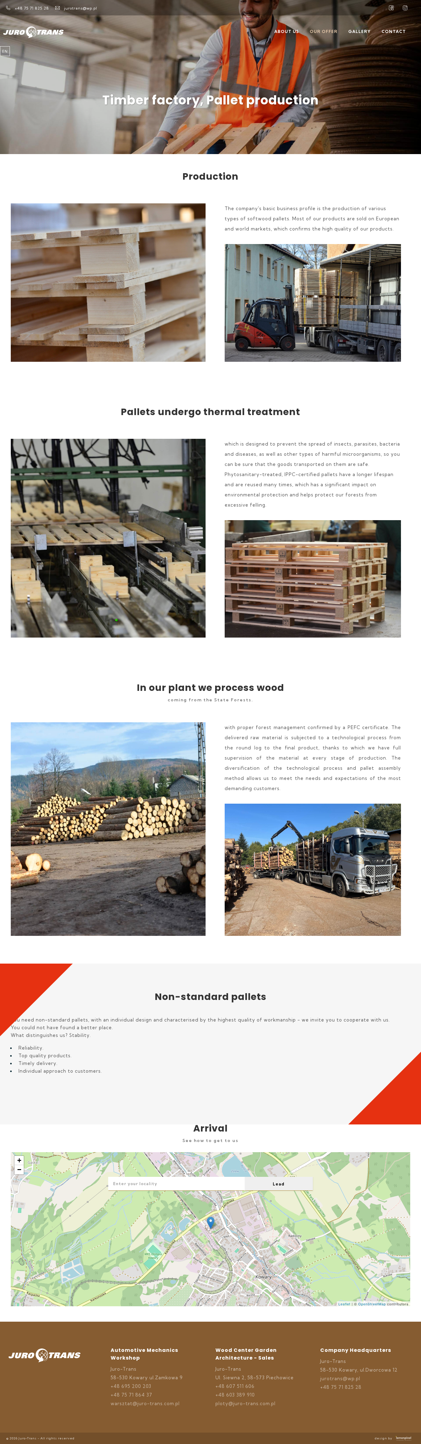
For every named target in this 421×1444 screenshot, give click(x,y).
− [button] (19, 1169)
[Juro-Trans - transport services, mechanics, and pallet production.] (44, 1370)
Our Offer (323, 31)
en (5, 51)
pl (5, 61)
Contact (394, 31)
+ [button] (19, 1160)
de (5, 71)
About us (286, 31)
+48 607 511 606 (235, 1386)
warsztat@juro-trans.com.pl (145, 1403)
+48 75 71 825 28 (341, 1387)
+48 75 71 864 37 (131, 1395)
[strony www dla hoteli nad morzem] (403, 1438)
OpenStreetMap (372, 1303)
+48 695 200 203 (131, 1386)
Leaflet (344, 1303)
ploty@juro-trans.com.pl (245, 1403)
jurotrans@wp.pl (340, 1378)
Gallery (359, 31)
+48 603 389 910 (235, 1395)
